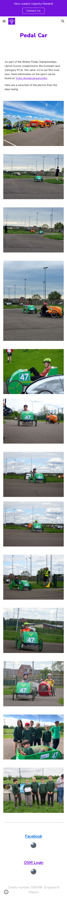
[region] (33, 8)
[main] (33, 35)
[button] (4, 21)
